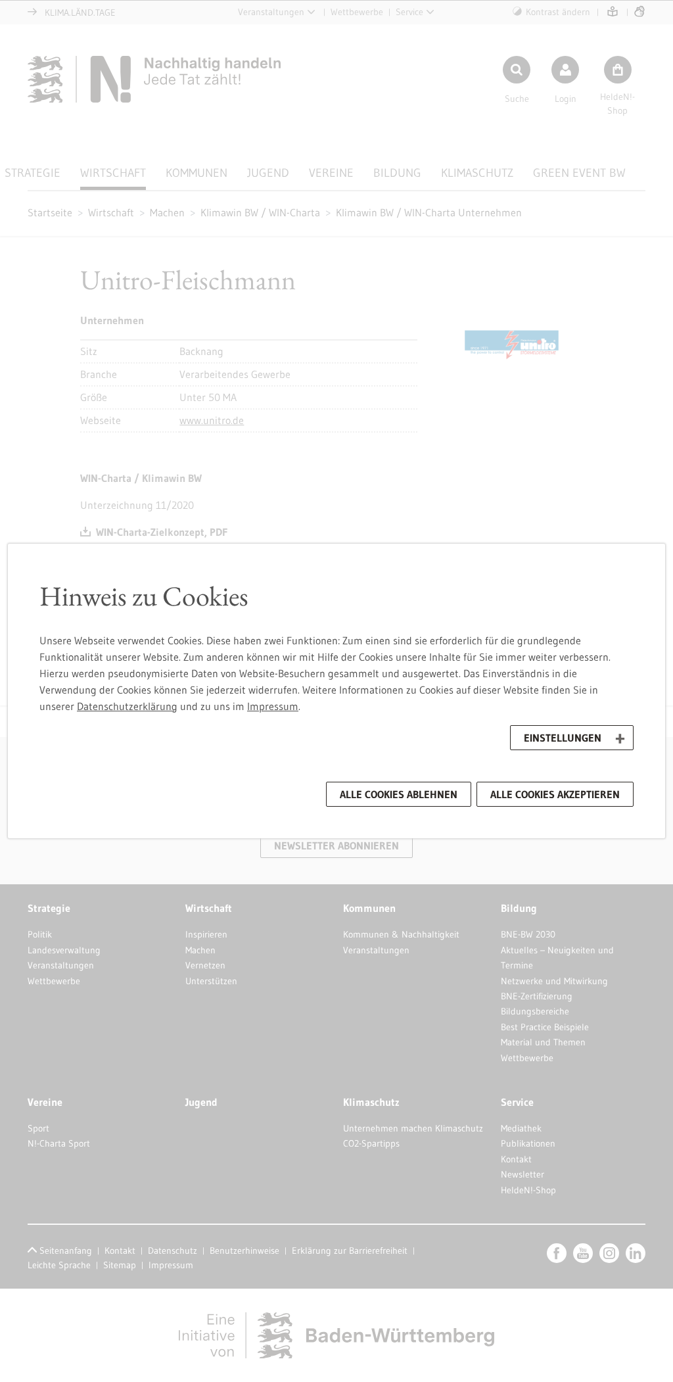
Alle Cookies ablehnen (398, 794)
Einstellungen (562, 737)
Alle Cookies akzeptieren (555, 794)
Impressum (272, 706)
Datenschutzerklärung (127, 706)
